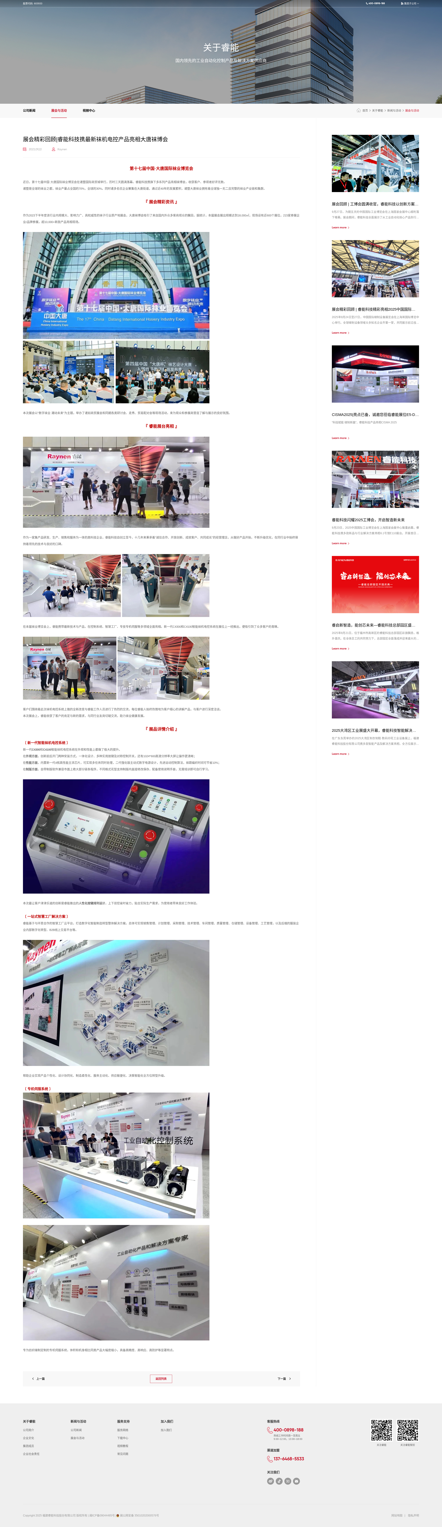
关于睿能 (377, 110)
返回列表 (161, 1378)
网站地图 (396, 1515)
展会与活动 (59, 110)
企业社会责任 (31, 1453)
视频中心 (89, 110)
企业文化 (28, 1438)
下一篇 (283, 1378)
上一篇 (39, 1378)
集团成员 (28, 1446)
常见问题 (122, 1453)
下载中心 (122, 1438)
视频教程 (122, 1446)
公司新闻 (29, 110)
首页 (365, 110)
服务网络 (122, 1430)
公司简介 (28, 1430)
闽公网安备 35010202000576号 (139, 1515)
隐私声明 (413, 1515)
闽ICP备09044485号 (102, 1515)
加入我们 (166, 1430)
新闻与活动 (394, 110)
